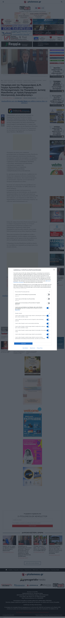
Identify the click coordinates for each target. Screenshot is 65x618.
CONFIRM (23, 343)
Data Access (32, 348)
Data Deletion (25, 348)
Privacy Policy (39, 348)
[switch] (48, 294)
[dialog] (32, 309)
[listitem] (32, 291)
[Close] (54, 270)
